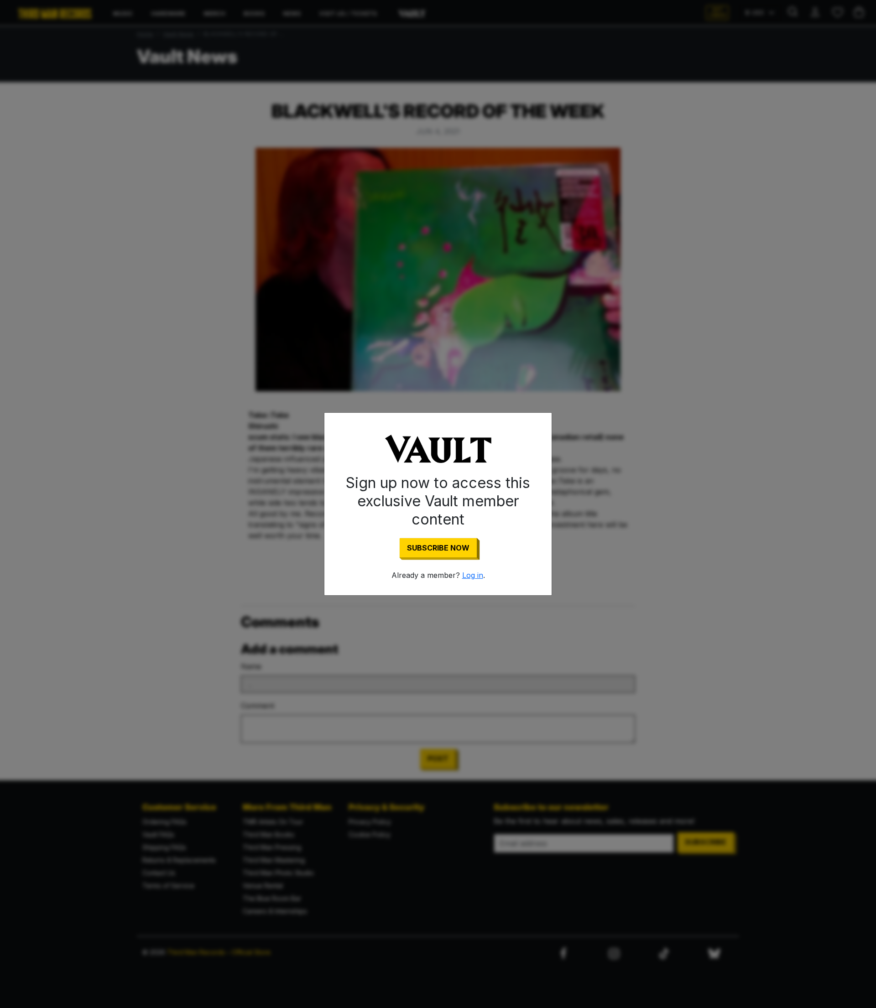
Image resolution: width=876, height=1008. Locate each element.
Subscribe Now (438, 547)
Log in (472, 575)
